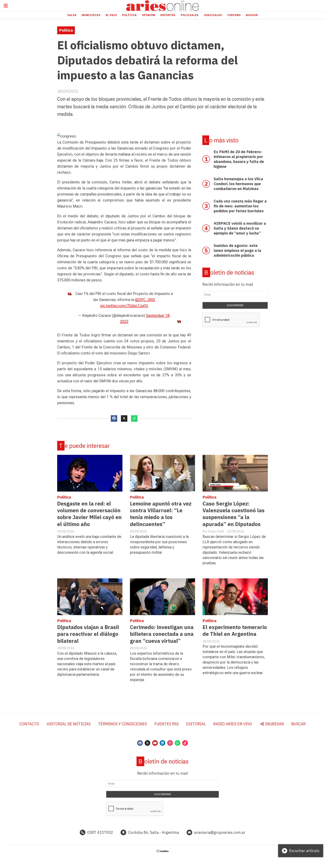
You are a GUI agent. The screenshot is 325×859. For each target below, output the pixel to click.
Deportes (167, 15)
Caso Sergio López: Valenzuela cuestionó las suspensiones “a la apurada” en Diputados (233, 514)
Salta (72, 15)
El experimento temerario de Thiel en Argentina (235, 630)
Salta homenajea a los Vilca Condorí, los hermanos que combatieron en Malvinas (238, 183)
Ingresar (274, 723)
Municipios (91, 15)
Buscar (252, 15)
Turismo (234, 15)
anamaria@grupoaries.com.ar (219, 832)
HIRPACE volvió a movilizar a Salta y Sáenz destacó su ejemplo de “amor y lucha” (240, 228)
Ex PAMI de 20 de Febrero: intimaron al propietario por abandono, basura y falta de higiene (239, 159)
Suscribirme (235, 305)
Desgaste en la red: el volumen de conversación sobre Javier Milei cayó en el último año (89, 514)
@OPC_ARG (145, 299)
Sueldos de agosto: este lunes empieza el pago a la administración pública (237, 250)
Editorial (196, 723)
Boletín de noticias (229, 272)
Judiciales (213, 15)
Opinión (148, 15)
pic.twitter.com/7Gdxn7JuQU (124, 305)
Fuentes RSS (166, 723)
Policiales (190, 15)
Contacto (29, 723)
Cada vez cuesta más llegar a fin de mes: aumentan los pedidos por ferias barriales (240, 206)
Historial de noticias (69, 723)
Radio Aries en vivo (232, 723)
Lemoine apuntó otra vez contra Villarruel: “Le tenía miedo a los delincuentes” (160, 514)
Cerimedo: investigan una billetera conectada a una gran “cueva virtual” (162, 634)
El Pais (111, 15)
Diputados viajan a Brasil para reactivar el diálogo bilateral (88, 634)
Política (129, 15)
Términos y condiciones (122, 723)
